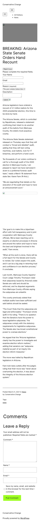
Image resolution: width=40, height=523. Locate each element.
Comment (8, 440)
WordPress (24, 518)
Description (7, 92)
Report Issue (8, 69)
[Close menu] (12, 10)
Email (5, 80)
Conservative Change (12, 4)
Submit (6, 100)
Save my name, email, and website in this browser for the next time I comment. (20, 489)
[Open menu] (5, 14)
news (4, 402)
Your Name (7, 75)
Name (6, 465)
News (24, 392)
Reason (9, 86)
